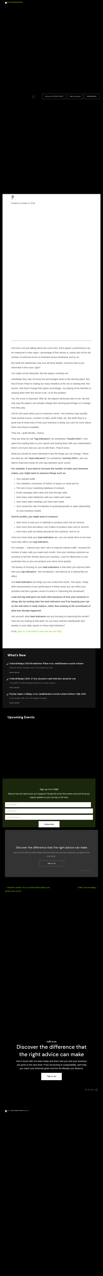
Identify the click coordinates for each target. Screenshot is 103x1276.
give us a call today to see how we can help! (40, 631)
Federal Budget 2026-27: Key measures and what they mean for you (43, 678)
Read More (15, 672)
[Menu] (33, 97)
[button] (54, 96)
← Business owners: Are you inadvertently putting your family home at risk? (27, 889)
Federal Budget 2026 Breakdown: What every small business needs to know (47, 663)
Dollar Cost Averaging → (88, 887)
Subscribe (49, 824)
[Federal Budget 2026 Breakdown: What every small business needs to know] (49, 731)
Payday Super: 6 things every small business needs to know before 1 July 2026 (48, 693)
